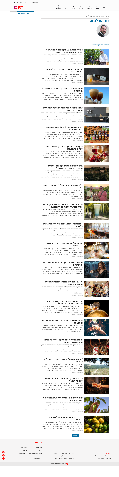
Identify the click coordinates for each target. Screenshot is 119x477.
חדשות (89, 8)
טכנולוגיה (71, 458)
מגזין (66, 8)
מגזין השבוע (39, 447)
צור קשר (25, 450)
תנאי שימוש (24, 456)
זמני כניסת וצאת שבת (21, 445)
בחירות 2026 (24, 447)
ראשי (97, 8)
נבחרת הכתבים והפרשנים (35, 453)
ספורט (55, 453)
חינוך (110, 458)
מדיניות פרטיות (23, 453)
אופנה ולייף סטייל (62, 456)
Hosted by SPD (38, 458)
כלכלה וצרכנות (63, 458)
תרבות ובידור (70, 453)
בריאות (87, 456)
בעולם (106, 456)
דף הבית (107, 16)
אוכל (56, 456)
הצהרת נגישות (38, 456)
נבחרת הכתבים (98, 16)
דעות (56, 458)
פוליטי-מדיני (101, 458)
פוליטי (95, 456)
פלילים (91, 456)
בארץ (109, 456)
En (15, 2)
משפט (106, 458)
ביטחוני (102, 456)
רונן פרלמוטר (80, 63)
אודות (40, 450)
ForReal (58, 8)
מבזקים (81, 8)
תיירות (72, 456)
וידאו (73, 8)
